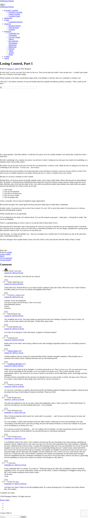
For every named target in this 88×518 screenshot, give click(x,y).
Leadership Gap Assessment (14, 34)
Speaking (12, 29)
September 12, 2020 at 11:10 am (15, 465)
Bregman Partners (15, 26)
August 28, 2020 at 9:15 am (13, 297)
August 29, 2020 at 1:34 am (13, 353)
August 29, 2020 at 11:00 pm (14, 386)
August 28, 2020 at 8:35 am (13, 273)
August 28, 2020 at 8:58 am (13, 284)
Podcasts (11, 49)
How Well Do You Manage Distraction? (13, 43)
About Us (7, 24)
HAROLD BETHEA (15, 364)
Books (11, 54)
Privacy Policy (5, 500)
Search (6, 58)
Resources (7, 31)
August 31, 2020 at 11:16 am (14, 399)
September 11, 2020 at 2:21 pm (14, 438)
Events (6, 20)
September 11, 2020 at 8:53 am (14, 412)
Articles (11, 52)
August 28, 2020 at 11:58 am (14, 329)
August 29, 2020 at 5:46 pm (13, 366)
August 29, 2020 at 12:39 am (14, 340)
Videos (11, 51)
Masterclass (8, 18)
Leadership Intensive (16, 22)
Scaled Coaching (14, 14)
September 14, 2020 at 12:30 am (15, 484)
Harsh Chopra (13, 351)
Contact (7, 56)
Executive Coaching (11, 10)
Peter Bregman (14, 28)
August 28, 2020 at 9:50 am (13, 316)
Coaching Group (14, 16)
